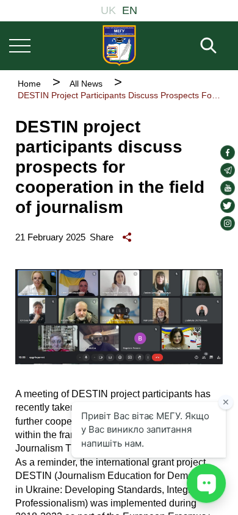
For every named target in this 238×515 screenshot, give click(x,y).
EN (129, 10)
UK (108, 10)
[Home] (119, 45)
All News (86, 83)
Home (29, 83)
